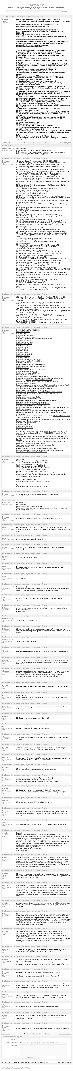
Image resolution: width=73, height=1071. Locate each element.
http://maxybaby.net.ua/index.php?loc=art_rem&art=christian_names (39, 392)
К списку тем (5, 143)
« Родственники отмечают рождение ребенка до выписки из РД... (25, 1062)
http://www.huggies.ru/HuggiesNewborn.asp (31, 405)
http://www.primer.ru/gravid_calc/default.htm (30, 369)
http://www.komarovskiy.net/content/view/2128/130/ (33, 404)
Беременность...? (22, 504)
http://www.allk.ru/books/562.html (32, 361)
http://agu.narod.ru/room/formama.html (39, 380)
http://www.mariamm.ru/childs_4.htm (28, 359)
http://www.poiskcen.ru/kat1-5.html (58, 419)
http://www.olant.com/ (23, 424)
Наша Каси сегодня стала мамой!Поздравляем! (33, 154)
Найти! (64, 11)
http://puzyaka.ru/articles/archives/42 (44, 400)
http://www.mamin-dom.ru (24, 342)
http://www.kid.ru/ (22, 351)
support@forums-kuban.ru (23, 1068)
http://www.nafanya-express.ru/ (26, 423)
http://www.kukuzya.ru (23, 333)
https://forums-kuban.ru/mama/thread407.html (32, 26)
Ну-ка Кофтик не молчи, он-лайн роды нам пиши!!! (33, 150)
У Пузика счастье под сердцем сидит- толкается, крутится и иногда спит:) (41, 152)
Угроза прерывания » (63, 1062)
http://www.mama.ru (22, 347)
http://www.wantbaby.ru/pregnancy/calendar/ (31, 366)
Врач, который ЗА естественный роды (29, 506)
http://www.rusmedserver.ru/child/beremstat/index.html (34, 339)
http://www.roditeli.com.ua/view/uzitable (53, 441)
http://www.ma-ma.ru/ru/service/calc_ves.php (54, 407)
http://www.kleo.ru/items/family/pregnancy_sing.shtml (34, 388)
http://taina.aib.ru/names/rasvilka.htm (28, 397)
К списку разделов (65, 143)
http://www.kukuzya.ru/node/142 (55, 411)
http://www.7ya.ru (22, 352)
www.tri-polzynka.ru (33, 417)
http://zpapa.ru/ (21, 429)
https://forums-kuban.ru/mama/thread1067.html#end (33, 481)
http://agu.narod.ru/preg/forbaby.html (46, 381)
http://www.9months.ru (23, 363)
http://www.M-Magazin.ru (59, 431)
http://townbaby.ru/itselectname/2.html (28, 399)
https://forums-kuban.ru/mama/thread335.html (31, 452)
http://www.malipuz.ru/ (23, 409)
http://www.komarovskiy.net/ (25, 337)
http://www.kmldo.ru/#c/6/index (35, 443)
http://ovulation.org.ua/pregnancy (27, 371)
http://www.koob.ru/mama (61, 416)
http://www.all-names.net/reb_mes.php (34, 390)
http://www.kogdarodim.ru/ (25, 335)
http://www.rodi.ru (22, 349)
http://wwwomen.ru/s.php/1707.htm (28, 373)
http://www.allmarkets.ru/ (24, 426)
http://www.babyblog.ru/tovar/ (26, 383)
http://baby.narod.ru (22, 368)
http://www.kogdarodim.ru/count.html (43, 445)
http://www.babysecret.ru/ (24, 428)
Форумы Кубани (23, 1067)
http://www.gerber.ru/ (23, 357)
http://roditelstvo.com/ (23, 332)
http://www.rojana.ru (23, 356)
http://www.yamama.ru (23, 340)
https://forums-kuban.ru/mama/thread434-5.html (32, 486)
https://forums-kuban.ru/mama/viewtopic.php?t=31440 (40, 448)
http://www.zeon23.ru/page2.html (57, 436)
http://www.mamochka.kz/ (24, 354)
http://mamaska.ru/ (22, 345)
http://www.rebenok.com (24, 344)
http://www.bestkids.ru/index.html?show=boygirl (32, 376)
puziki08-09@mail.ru (38, 21)
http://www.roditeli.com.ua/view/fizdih (56, 385)
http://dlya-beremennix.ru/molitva (52, 378)
